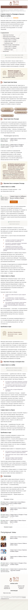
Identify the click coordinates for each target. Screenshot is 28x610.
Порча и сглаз (21, 585)
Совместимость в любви (10, 39)
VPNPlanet (18, 169)
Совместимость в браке (10, 41)
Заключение (6, 51)
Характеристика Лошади (9, 36)
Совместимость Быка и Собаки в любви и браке (18, 508)
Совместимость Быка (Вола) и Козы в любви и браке (17, 502)
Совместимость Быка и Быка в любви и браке (18, 139)
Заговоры (7, 585)
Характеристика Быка (8, 35)
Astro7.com (25, 114)
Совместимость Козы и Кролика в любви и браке (18, 550)
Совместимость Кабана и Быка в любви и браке (18, 197)
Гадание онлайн (21, 109)
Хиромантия (7, 588)
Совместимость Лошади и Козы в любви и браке (18, 563)
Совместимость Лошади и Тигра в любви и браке (18, 515)
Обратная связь (7, 593)
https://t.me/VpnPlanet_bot (9, 174)
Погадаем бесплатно (7, 109)
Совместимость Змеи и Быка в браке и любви (18, 521)
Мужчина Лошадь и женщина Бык (11, 44)
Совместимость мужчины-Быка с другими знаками (18, 569)
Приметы (21, 588)
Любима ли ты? (21, 112)
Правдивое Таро (7, 115)
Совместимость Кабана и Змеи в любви (18, 557)
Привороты (7, 587)
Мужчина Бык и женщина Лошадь (11, 38)
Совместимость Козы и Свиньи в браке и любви (18, 537)
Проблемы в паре (8, 43)
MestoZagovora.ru (4, 9)
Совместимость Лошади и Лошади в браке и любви (17, 145)
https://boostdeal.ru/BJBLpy (9, 77)
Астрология (10, 9)
